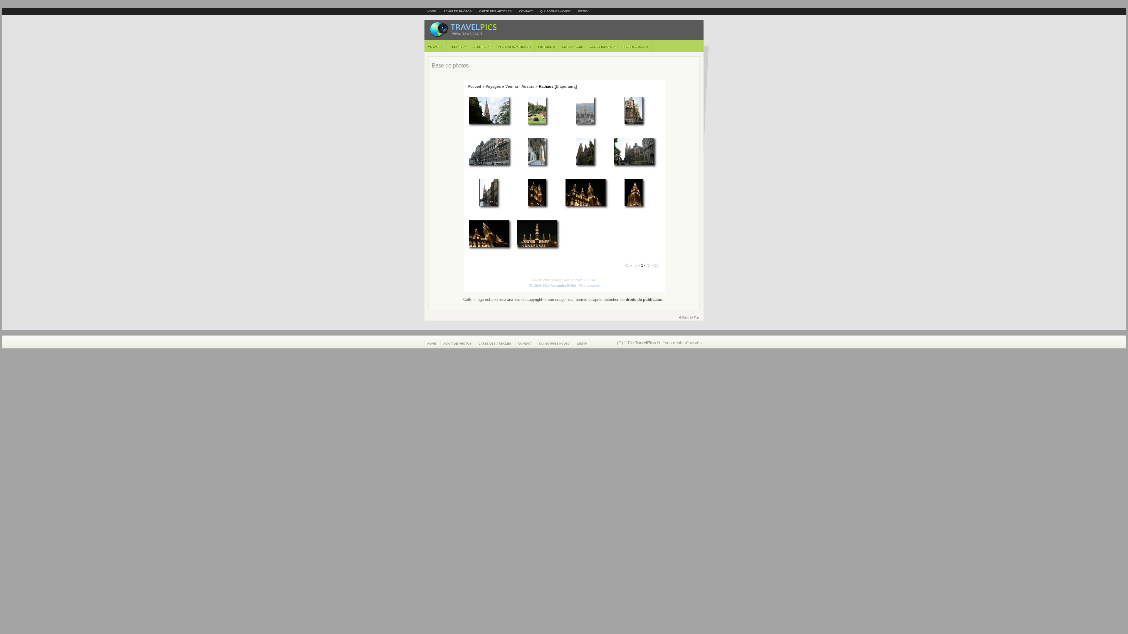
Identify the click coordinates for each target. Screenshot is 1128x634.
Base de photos (450, 65)
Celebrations (603, 47)
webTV (583, 11)
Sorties (482, 47)
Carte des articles (495, 11)
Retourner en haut (688, 318)
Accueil (474, 86)
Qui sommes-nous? (555, 11)
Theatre (458, 47)
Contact (526, 11)
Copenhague (572, 46)
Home (431, 11)
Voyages (493, 86)
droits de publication (645, 299)
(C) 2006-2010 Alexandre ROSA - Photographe (564, 285)
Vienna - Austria (519, 86)
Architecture (635, 47)
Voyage (436, 47)
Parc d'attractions (513, 47)
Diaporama (565, 86)
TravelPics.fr (647, 342)
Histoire (546, 47)
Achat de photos (458, 11)
